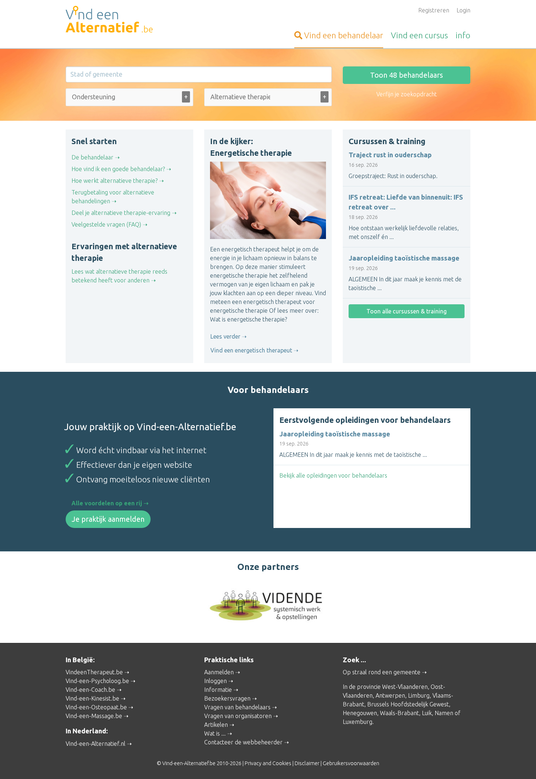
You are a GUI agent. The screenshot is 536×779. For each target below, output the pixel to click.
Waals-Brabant (399, 713)
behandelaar (343, 35)
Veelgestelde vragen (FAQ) (106, 224)
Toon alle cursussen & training (406, 311)
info (462, 35)
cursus (419, 35)
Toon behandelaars (406, 75)
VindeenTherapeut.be (94, 672)
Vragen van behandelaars (237, 707)
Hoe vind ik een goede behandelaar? (118, 169)
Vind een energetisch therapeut (251, 350)
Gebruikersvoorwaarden (351, 763)
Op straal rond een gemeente (381, 672)
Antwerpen (390, 695)
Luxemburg (357, 721)
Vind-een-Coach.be (90, 689)
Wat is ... (215, 733)
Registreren (433, 10)
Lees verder (225, 336)
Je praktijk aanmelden (108, 519)
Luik (427, 713)
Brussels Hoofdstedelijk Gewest (408, 704)
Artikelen (216, 724)
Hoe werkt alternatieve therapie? (114, 180)
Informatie (218, 689)
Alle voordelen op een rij (106, 503)
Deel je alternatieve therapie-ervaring (120, 212)
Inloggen (215, 681)
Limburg (419, 695)
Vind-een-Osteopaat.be (96, 707)
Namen (444, 713)
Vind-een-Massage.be (94, 716)
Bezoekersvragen (227, 698)
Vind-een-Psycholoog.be (97, 681)
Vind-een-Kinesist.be (92, 698)
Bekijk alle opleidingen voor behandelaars (333, 475)
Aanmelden (219, 672)
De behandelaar (92, 157)
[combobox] (129, 98)
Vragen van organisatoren (238, 716)
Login (463, 10)
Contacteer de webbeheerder (243, 742)
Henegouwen (360, 713)
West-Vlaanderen (405, 686)
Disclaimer (307, 763)
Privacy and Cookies (268, 763)
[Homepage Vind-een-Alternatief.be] (129, 20)
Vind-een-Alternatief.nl (95, 743)
